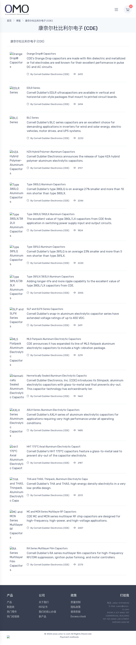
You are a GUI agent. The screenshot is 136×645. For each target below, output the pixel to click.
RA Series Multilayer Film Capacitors (47, 548)
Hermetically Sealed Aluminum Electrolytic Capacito (57, 375)
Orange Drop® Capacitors (41, 53)
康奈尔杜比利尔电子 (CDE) (39, 20)
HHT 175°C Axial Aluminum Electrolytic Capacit (53, 446)
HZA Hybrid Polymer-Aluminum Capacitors (51, 151)
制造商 (10, 606)
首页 (9, 20)
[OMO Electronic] (16, 9)
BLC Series (33, 117)
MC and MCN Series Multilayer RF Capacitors (51, 511)
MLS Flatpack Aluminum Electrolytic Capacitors (54, 339)
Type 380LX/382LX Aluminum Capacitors (51, 214)
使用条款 (76, 611)
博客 (18, 20)
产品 (9, 602)
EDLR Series (33, 88)
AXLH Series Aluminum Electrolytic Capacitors (53, 410)
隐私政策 (76, 606)
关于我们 (44, 602)
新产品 (42, 616)
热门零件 (12, 611)
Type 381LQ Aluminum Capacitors (46, 246)
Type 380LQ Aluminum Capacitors (46, 184)
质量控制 (76, 602)
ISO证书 (43, 606)
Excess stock (78, 616)
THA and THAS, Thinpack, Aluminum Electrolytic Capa (57, 479)
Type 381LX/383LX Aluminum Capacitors (50, 276)
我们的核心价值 (47, 611)
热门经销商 (13, 616)
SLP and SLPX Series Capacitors (45, 309)
